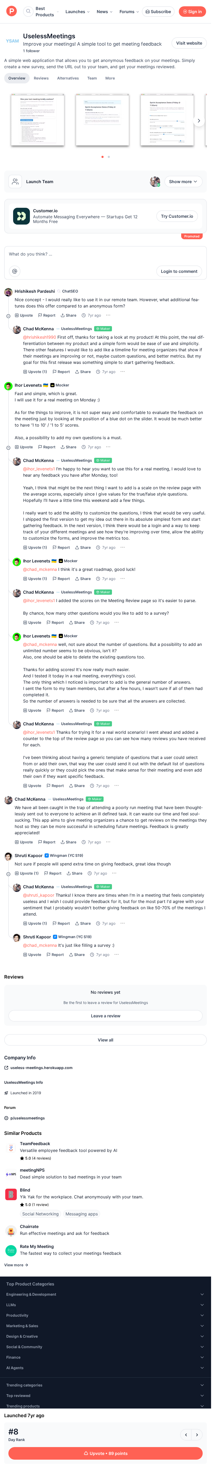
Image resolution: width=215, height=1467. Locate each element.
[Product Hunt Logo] (11, 11)
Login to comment (179, 271)
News (102, 11)
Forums (127, 11)
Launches (75, 11)
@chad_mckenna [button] (40, 569)
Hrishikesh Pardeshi (35, 291)
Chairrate (29, 1226)
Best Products (45, 11)
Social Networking (40, 1213)
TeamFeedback (35, 1143)
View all (105, 1040)
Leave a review (105, 1015)
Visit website (189, 43)
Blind (25, 1190)
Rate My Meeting (37, 1246)
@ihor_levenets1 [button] (39, 468)
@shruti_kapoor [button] (38, 895)
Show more (180, 181)
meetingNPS (32, 1170)
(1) (37, 371)
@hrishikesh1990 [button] (39, 337)
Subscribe (161, 11)
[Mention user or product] (14, 271)
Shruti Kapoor (28, 855)
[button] (110, 78)
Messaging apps (82, 1213)
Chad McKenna (38, 328)
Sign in (195, 11)
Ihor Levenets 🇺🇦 (31, 385)
